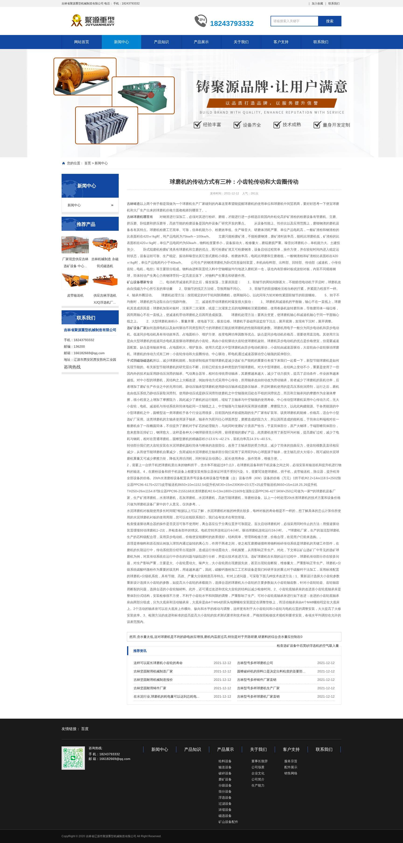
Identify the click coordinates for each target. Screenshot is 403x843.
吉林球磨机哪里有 (140, 217)
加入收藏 (317, 3)
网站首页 (81, 42)
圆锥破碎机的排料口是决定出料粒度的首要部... (271, 671)
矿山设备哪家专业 (140, 282)
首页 (87, 163)
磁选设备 (225, 816)
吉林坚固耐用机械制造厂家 (153, 671)
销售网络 (290, 773)
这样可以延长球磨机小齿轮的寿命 (158, 663)
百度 (85, 729)
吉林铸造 (133, 204)
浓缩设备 (225, 810)
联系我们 (334, 3)
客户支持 (281, 42)
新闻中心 (121, 42)
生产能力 (257, 785)
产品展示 (201, 42)
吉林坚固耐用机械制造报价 (153, 680)
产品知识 (161, 42)
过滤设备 (225, 803)
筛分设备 (225, 791)
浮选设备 (225, 797)
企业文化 (257, 773)
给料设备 (225, 761)
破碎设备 (225, 773)
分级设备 (225, 785)
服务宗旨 (290, 761)
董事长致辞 (259, 761)
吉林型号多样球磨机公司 (255, 663)
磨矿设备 (225, 779)
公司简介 (257, 779)
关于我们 (241, 42)
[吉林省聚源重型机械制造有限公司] (125, 21)
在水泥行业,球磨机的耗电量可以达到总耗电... (166, 696)
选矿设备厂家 (136, 328)
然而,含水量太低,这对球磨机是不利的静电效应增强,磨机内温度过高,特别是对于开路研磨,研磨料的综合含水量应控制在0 (215, 637)
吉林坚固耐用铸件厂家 (150, 688)
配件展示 (290, 767)
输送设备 (225, 767)
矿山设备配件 (228, 822)
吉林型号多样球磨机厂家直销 (258, 696)
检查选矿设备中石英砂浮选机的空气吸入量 (308, 645)
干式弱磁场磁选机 (140, 360)
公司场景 (257, 767)
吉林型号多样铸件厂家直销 (256, 680)
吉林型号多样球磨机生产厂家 (258, 688)
